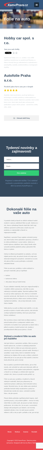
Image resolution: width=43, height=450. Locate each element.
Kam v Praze (16, 4)
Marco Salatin (32, 443)
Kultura (17, 432)
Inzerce (25, 432)
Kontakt (34, 432)
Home (10, 432)
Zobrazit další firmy (23, 118)
